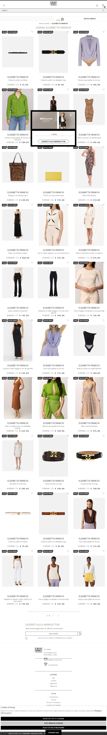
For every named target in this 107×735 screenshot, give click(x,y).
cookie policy (53, 697)
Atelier (40, 733)
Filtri (58, 20)
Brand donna (44, 23)
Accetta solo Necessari (53, 727)
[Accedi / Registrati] (97, 5)
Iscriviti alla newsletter (53, 141)
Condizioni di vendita (53, 705)
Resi (53, 678)
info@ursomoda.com (55, 660)
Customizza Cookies (53, 723)
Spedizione (53, 686)
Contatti (53, 681)
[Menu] (4, 5)
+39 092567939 (53, 665)
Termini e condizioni (53, 702)
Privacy (53, 700)
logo (38, 656)
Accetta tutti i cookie (53, 718)
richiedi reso (53, 732)
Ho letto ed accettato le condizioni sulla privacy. (55, 638)
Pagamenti (53, 683)
